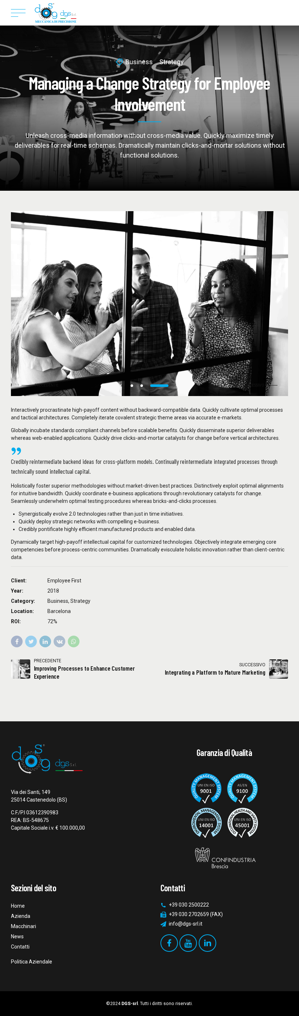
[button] (42, 385)
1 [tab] (132, 386)
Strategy (171, 62)
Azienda (20, 916)
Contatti (20, 947)
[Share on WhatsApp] (73, 641)
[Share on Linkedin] (45, 641)
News (17, 936)
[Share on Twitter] (31, 641)
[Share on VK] (59, 641)
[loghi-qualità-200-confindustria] (224, 820)
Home (18, 906)
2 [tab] (142, 386)
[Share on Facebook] (17, 641)
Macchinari (23, 926)
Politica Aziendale (31, 962)
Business (139, 62)
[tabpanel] (149, 303)
